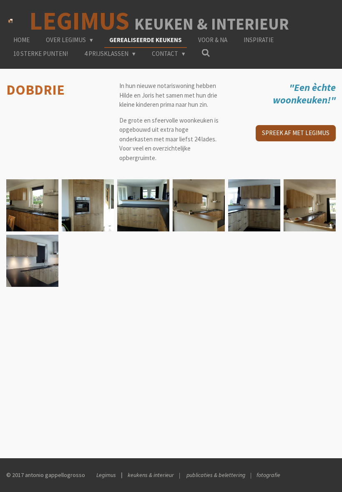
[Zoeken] (205, 53)
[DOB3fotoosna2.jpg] (32, 205)
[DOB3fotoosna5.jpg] (309, 205)
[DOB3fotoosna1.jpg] (88, 205)
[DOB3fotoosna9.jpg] (32, 261)
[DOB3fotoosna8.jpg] (254, 205)
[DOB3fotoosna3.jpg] (143, 205)
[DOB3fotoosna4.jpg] (198, 205)
